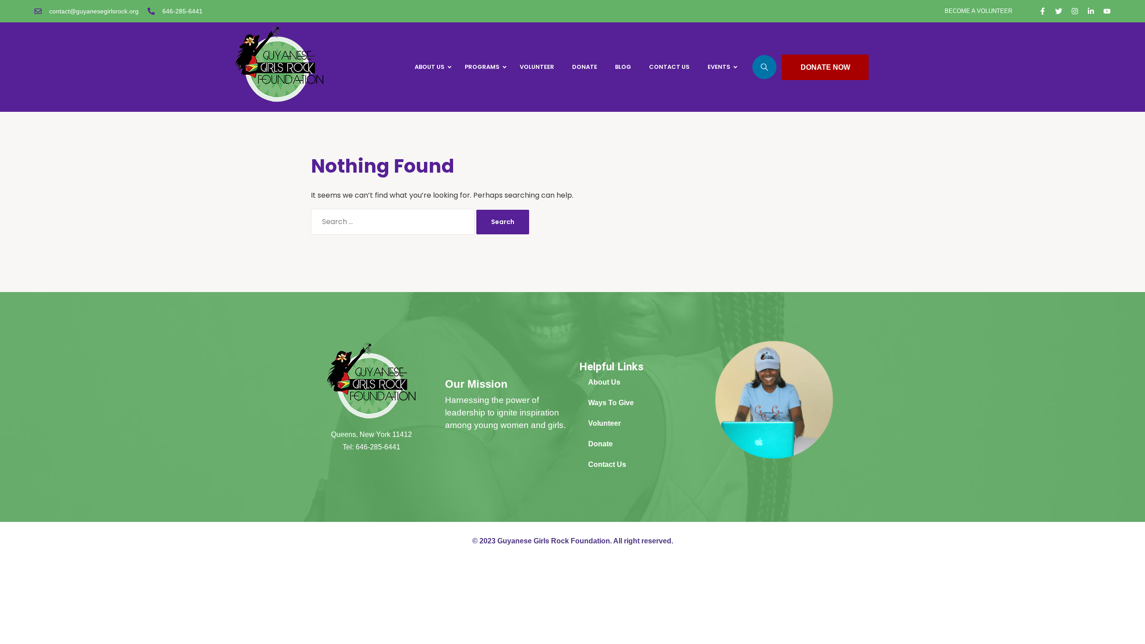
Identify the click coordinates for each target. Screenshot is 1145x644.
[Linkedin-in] (1090, 11)
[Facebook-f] (1042, 11)
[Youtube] (1107, 11)
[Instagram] (1074, 11)
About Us (604, 382)
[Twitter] (1058, 11)
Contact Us (607, 464)
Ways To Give (611, 403)
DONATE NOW (825, 67)
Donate (600, 444)
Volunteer (604, 423)
